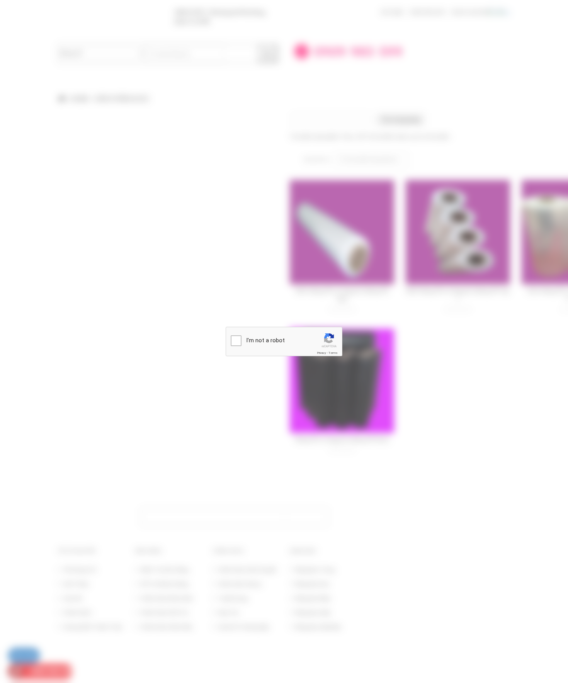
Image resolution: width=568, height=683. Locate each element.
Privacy (321, 353)
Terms (333, 353)
